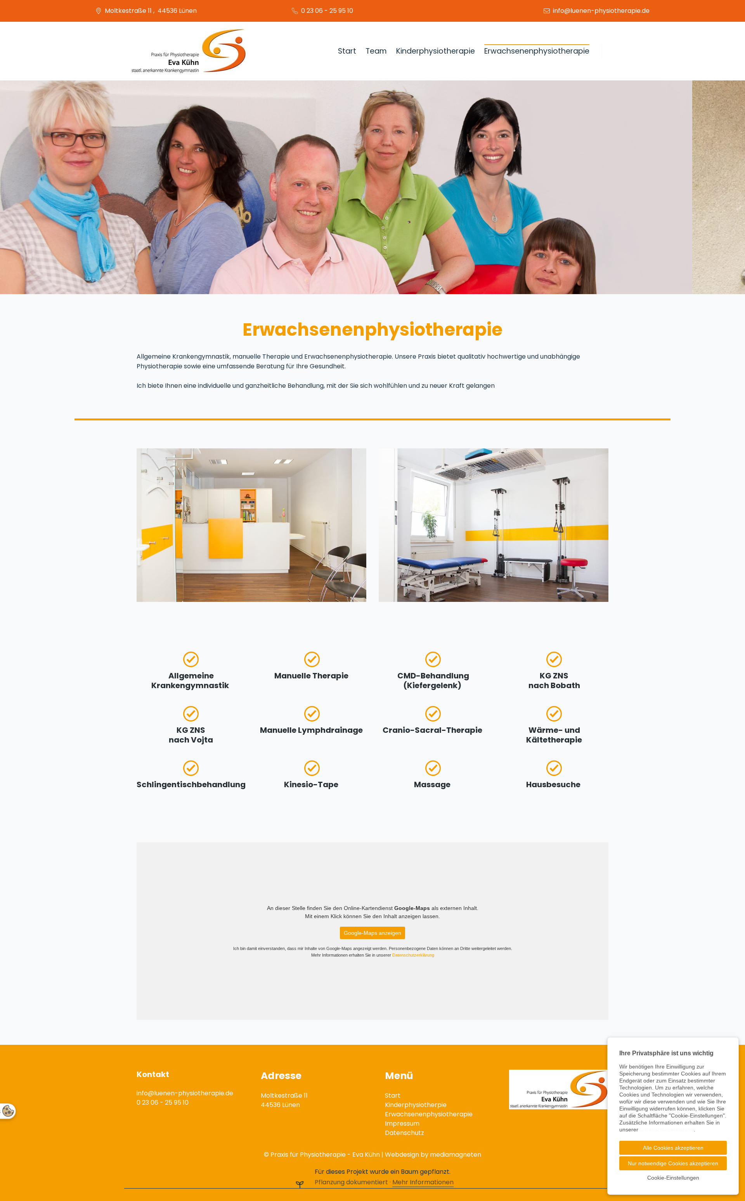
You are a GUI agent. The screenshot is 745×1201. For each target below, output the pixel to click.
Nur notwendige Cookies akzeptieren (673, 1163)
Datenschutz (404, 1132)
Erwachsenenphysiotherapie (536, 51)
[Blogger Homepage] (188, 51)
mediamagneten (455, 1154)
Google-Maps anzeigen (372, 933)
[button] (11, 187)
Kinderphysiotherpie (416, 1104)
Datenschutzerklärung (413, 955)
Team (376, 51)
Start (347, 51)
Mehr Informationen (423, 1182)
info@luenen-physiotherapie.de (601, 10)
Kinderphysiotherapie (435, 51)
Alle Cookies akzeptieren (673, 1148)
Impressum (402, 1123)
